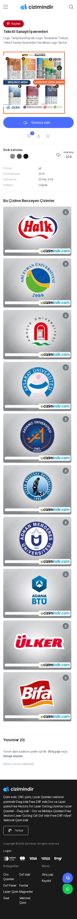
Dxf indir (24, 874)
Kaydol (46, 880)
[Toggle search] (71, 7)
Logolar (43, 184)
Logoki (7, 850)
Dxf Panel (9, 885)
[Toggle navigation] (5, 7)
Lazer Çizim (10, 891)
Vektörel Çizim (24, 900)
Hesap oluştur (13, 756)
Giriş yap (54, 751)
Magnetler (26, 891)
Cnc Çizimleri (8, 877)
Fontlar (23, 885)
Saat (6, 898)
